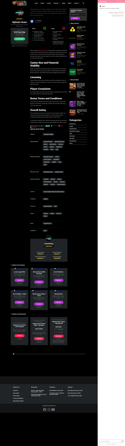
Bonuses (56, 3)
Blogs (63, 3)
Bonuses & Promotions (40, 256)
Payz (60, 162)
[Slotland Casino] (72, 41)
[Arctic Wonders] (59, 268)
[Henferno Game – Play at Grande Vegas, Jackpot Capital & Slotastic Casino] (73, 91)
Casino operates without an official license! (54, 191)
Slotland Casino (80, 35)
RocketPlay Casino (81, 27)
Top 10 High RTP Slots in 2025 (75, 395)
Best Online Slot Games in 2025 (75, 390)
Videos (69, 3)
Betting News (72, 123)
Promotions (72, 136)
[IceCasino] (72, 66)
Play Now (19, 38)
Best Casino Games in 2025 (74, 393)
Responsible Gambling (18, 401)
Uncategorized (72, 140)
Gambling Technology (74, 131)
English (45, 199)
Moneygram (46, 162)
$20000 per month (48, 172)
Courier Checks (47, 159)
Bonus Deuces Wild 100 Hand (39, 272)
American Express (48, 141)
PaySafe (46, 149)
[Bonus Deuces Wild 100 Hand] (39, 268)
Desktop (46, 213)
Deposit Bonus (36, 320)
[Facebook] (44, 409)
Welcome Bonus (22, 323)
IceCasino (79, 61)
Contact (76, 3)
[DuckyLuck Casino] (72, 58)
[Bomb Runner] (58, 290)
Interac (45, 146)
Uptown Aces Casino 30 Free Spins (19, 325)
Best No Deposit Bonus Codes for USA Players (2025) (39, 395)
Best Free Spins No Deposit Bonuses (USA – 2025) (37, 391)
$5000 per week (59, 172)
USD (55, 206)
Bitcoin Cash (53, 144)
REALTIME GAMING (48, 134)
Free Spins (15, 323)
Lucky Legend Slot (19, 272)
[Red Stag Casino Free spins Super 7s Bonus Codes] (72, 115)
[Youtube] (53, 409)
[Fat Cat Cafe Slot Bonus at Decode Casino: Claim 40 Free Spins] (72, 89)
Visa (57, 149)
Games (42, 3)
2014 (45, 230)
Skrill (52, 149)
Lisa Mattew (39, 20)
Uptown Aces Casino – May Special (58, 322)
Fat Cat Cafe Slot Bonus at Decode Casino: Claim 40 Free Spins (81, 85)
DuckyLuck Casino (81, 52)
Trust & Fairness (40, 252)
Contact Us (15, 390)
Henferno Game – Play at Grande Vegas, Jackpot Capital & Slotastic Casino (81, 94)
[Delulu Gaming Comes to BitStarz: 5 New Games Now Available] (72, 107)
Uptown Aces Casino (42, 50)
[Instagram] (48, 409)
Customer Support (57, 256)
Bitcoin (45, 144)
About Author (16, 393)
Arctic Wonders (58, 272)
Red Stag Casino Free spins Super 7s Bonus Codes (82, 111)
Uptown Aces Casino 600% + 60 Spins (39, 324)
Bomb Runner (58, 294)
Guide (70, 133)
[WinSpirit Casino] (72, 49)
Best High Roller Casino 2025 (56, 390)
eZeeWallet (56, 159)
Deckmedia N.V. (47, 223)
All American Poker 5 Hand (39, 294)
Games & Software (57, 252)
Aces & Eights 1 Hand (19, 294)
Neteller (54, 162)
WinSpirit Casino (81, 44)
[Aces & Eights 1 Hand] (19, 290)
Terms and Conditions (18, 398)
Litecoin (52, 146)
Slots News (72, 138)
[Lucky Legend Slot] (19, 268)
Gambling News (73, 128)
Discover (61, 144)
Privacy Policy (16, 395)
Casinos (49, 3)
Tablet (45, 216)
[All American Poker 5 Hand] (39, 290)
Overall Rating (48, 243)
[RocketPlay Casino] (72, 32)
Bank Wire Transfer (59, 141)
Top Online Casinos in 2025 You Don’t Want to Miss (56, 394)
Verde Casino (80, 69)
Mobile (52, 213)
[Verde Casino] (72, 75)
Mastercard (59, 146)
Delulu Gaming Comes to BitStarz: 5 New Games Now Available (81, 103)
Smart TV (59, 213)
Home (36, 3)
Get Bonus (19, 335)
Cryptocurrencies (48, 206)
